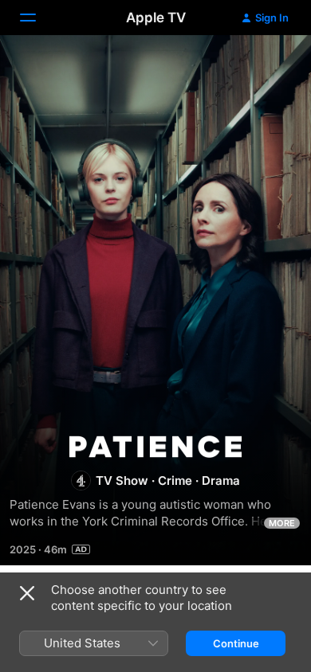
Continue (236, 643)
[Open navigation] (37, 17)
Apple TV (156, 17)
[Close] (27, 593)
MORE (282, 523)
